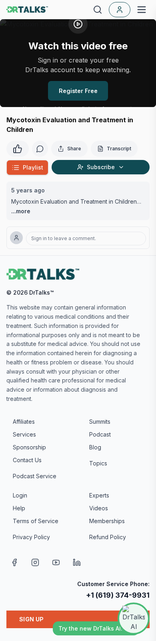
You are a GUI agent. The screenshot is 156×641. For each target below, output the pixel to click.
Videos (98, 508)
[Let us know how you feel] (17, 148)
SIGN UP (31, 619)
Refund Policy (107, 537)
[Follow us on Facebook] (14, 562)
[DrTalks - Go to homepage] (42, 274)
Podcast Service (34, 476)
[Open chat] (134, 619)
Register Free (78, 90)
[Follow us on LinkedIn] (77, 562)
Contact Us (27, 460)
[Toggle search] (98, 10)
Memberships (107, 521)
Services (24, 434)
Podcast (100, 434)
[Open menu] (142, 10)
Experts (99, 495)
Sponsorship (29, 447)
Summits (99, 421)
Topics (98, 463)
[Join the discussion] (40, 149)
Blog (95, 447)
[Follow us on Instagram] (35, 562)
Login (20, 495)
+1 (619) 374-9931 (118, 595)
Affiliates (24, 421)
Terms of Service (35, 521)
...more (20, 211)
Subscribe (101, 167)
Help (19, 508)
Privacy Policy (31, 537)
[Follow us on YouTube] (56, 562)
